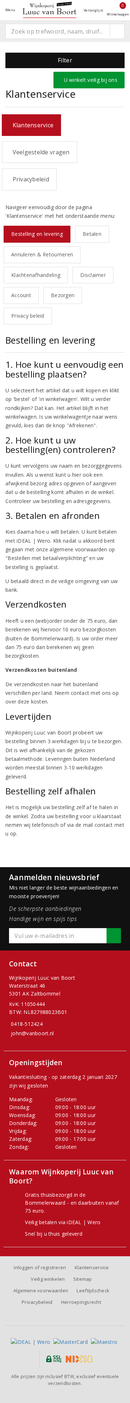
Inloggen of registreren (40, 1267)
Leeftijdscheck (93, 1290)
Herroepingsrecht (81, 1302)
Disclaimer (93, 275)
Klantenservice (31, 125)
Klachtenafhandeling (35, 275)
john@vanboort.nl (32, 1033)
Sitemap (82, 1279)
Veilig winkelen (48, 1279)
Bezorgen (62, 295)
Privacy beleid (27, 315)
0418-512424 (27, 1023)
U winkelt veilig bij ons (89, 79)
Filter (65, 60)
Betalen (92, 233)
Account (21, 295)
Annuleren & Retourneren (42, 254)
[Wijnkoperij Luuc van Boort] (49, 10)
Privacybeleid (29, 179)
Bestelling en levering (37, 233)
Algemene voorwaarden (40, 1290)
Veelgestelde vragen (39, 152)
